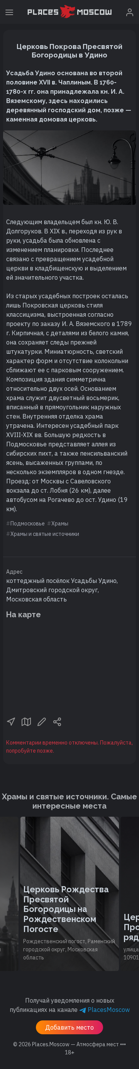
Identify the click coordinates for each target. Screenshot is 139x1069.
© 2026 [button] (69, 1044)
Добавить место (69, 1027)
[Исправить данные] (41, 721)
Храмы (59, 523)
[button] (10, 721)
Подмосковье (27, 523)
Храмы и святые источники (44, 533)
